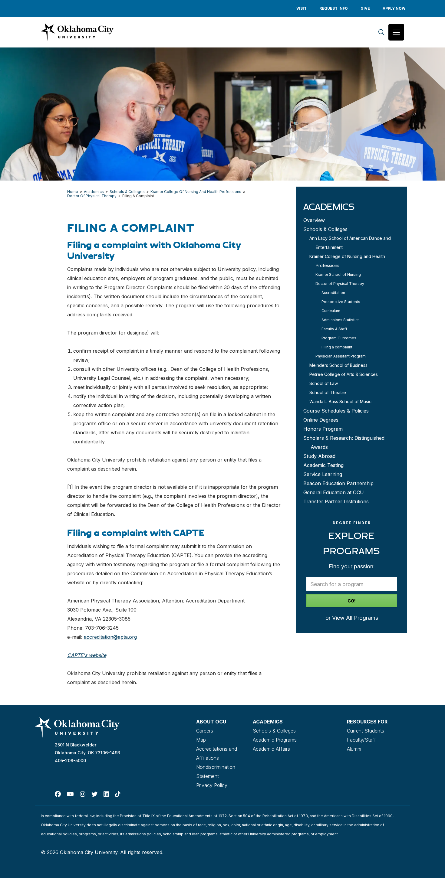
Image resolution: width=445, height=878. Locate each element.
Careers (204, 731)
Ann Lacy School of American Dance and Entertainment (350, 243)
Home (72, 191)
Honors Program (323, 429)
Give (365, 8)
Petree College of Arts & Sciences (343, 374)
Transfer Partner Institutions (336, 501)
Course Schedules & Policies (336, 411)
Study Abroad (319, 456)
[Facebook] (58, 794)
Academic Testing (323, 465)
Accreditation (333, 292)
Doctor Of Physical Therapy (92, 196)
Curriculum (330, 310)
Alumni (354, 749)
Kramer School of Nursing (338, 274)
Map (201, 740)
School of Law (323, 383)
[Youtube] (70, 794)
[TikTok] (117, 794)
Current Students (365, 731)
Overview (314, 220)
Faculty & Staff (334, 329)
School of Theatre (327, 392)
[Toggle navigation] (396, 32)
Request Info (333, 8)
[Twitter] (94, 794)
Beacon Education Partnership (338, 483)
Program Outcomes (338, 338)
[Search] (381, 32)
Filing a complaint (336, 347)
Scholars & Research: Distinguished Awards (343, 442)
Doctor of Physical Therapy (339, 283)
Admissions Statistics (340, 320)
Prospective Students (340, 301)
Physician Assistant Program (340, 356)
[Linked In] (106, 794)
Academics (94, 191)
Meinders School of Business (338, 365)
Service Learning (322, 474)
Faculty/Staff (361, 740)
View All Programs (355, 618)
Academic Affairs (271, 749)
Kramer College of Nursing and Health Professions (347, 261)
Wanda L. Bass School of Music (340, 401)
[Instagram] (82, 794)
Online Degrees (320, 420)
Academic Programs (275, 740)
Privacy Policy (211, 785)
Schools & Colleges (127, 191)
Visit (301, 8)
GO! (352, 600)
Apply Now (394, 8)
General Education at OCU (333, 492)
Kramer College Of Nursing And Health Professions (195, 191)
